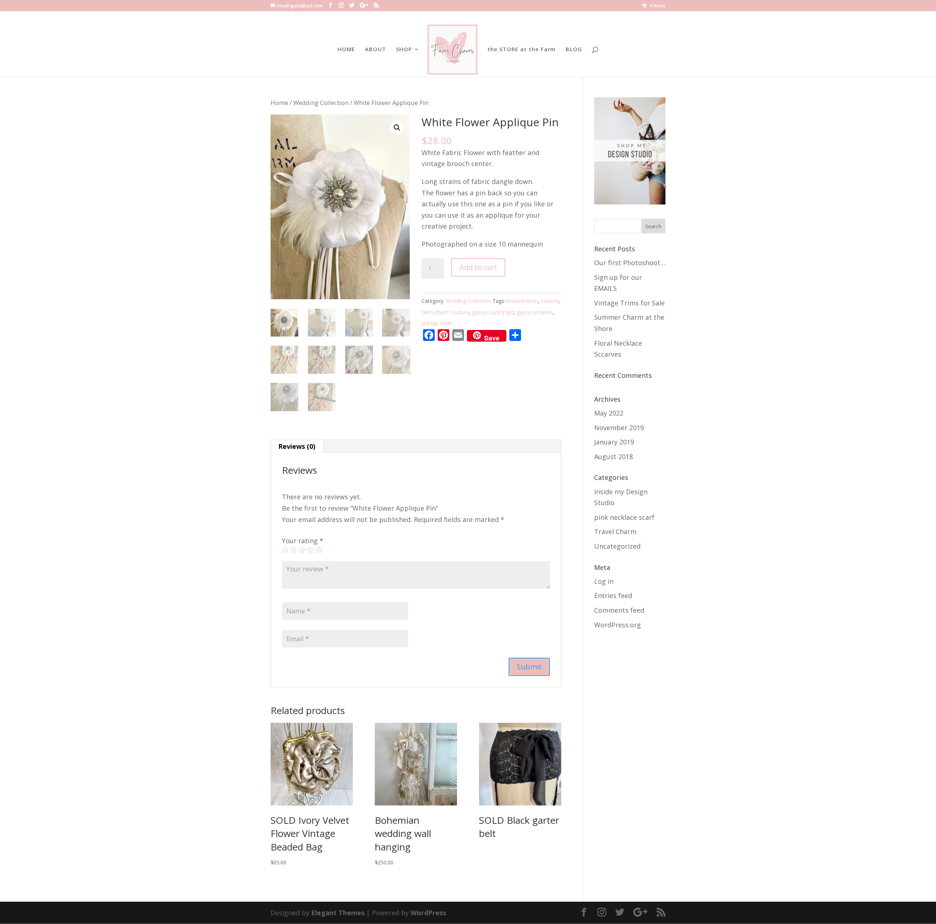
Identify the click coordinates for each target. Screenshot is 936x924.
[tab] (297, 446)
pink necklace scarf (624, 517)
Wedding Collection (320, 102)
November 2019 (619, 427)
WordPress (428, 912)
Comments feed (619, 610)
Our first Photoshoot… (629, 262)
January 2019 (614, 441)
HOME (346, 49)
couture (550, 300)
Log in (604, 581)
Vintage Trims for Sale (629, 302)
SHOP (404, 49)
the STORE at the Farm (521, 49)
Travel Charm (615, 531)
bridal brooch (522, 300)
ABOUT (375, 49)
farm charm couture (445, 312)
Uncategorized (617, 546)
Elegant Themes (338, 912)
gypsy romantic (534, 312)
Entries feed (613, 595)
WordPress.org (617, 624)
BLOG (574, 49)
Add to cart (478, 267)
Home (279, 102)
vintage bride (437, 323)
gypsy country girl (492, 312)
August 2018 (613, 456)
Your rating (302, 540)
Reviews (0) (296, 446)
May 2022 (608, 413)
